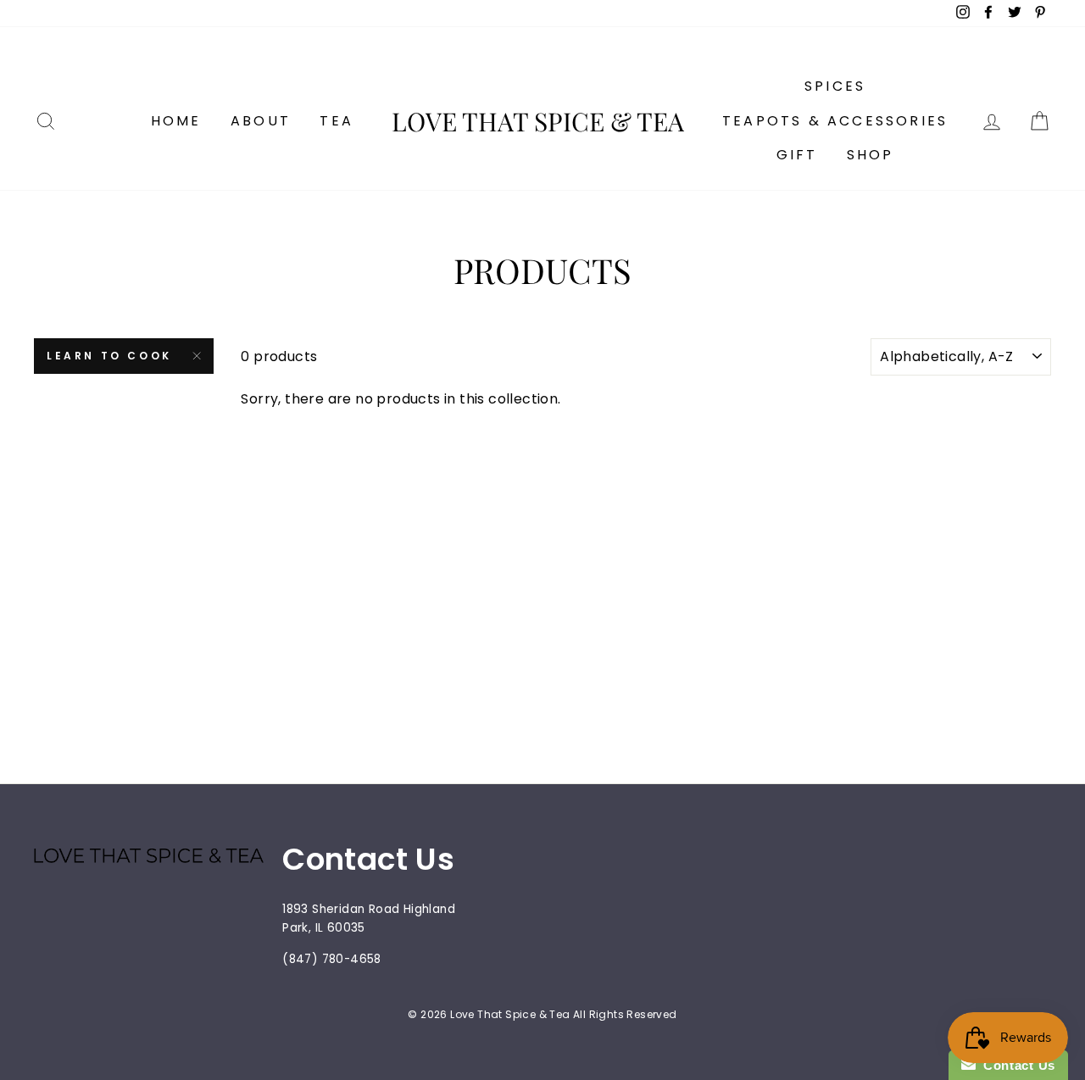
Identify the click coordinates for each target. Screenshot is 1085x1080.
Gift (797, 154)
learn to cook (109, 355)
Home (176, 121)
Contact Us (1015, 1065)
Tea (336, 121)
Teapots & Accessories (835, 121)
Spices (834, 86)
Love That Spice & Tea (538, 121)
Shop (870, 154)
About (261, 121)
